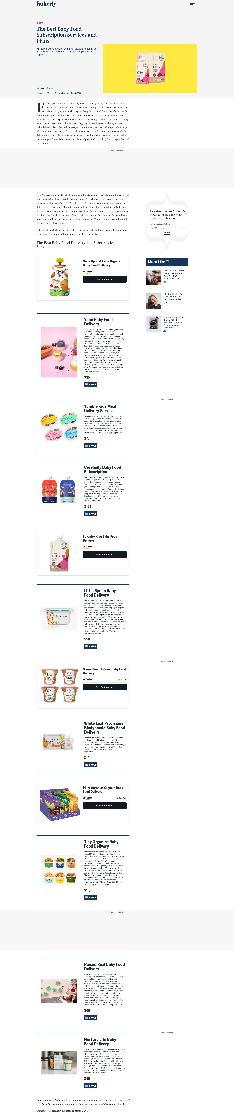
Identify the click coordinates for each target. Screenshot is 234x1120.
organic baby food (84, 111)
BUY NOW (90, 384)
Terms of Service (174, 228)
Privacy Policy (184, 228)
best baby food (77, 103)
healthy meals (102, 115)
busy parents (47, 115)
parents (108, 107)
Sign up (167, 232)
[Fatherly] (46, 4)
